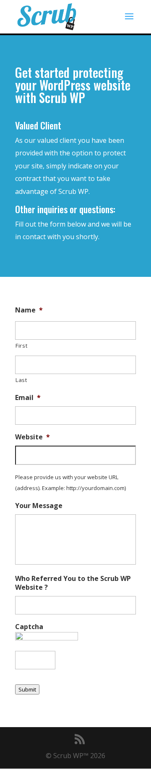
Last (21, 380)
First (21, 345)
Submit (27, 689)
